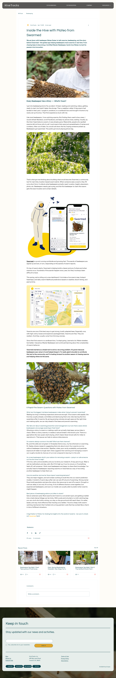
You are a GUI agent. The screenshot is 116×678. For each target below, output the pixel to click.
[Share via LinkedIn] (36, 533)
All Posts (20, 13)
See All (96, 547)
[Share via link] (40, 533)
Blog (7, 656)
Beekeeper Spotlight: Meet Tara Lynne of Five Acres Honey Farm (29, 568)
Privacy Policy (65, 658)
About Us (8, 658)
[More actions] (88, 25)
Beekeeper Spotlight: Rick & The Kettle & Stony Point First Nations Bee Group (85, 568)
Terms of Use (65, 656)
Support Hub (9, 660)
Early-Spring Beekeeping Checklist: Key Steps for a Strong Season (57, 568)
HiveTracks (12, 5)
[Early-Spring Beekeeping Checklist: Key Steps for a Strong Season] (58, 558)
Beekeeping (29, 13)
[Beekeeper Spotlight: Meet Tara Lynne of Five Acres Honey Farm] (30, 558)
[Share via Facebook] (27, 533)
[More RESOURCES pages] (110, 5)
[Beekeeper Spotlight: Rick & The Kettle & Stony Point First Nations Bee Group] (85, 558)
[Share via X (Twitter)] (31, 533)
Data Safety (64, 660)
